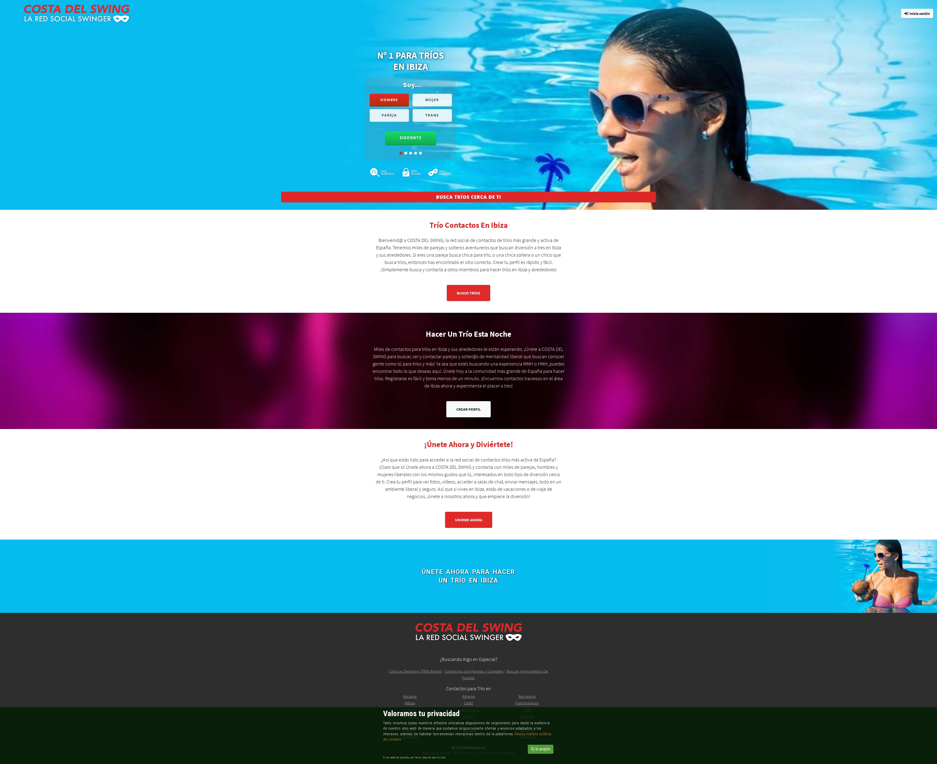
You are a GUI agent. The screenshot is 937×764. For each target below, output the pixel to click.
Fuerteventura (527, 703)
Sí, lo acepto (540, 749)
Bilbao (410, 703)
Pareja (389, 115)
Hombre (389, 99)
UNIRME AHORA (468, 519)
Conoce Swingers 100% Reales (415, 671)
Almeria (468, 696)
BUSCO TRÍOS (468, 293)
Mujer (432, 99)
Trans (432, 115)
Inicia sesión (919, 13)
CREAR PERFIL (468, 409)
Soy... (412, 84)
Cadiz (468, 703)
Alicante (410, 696)
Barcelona (527, 696)
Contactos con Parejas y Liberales (474, 671)
